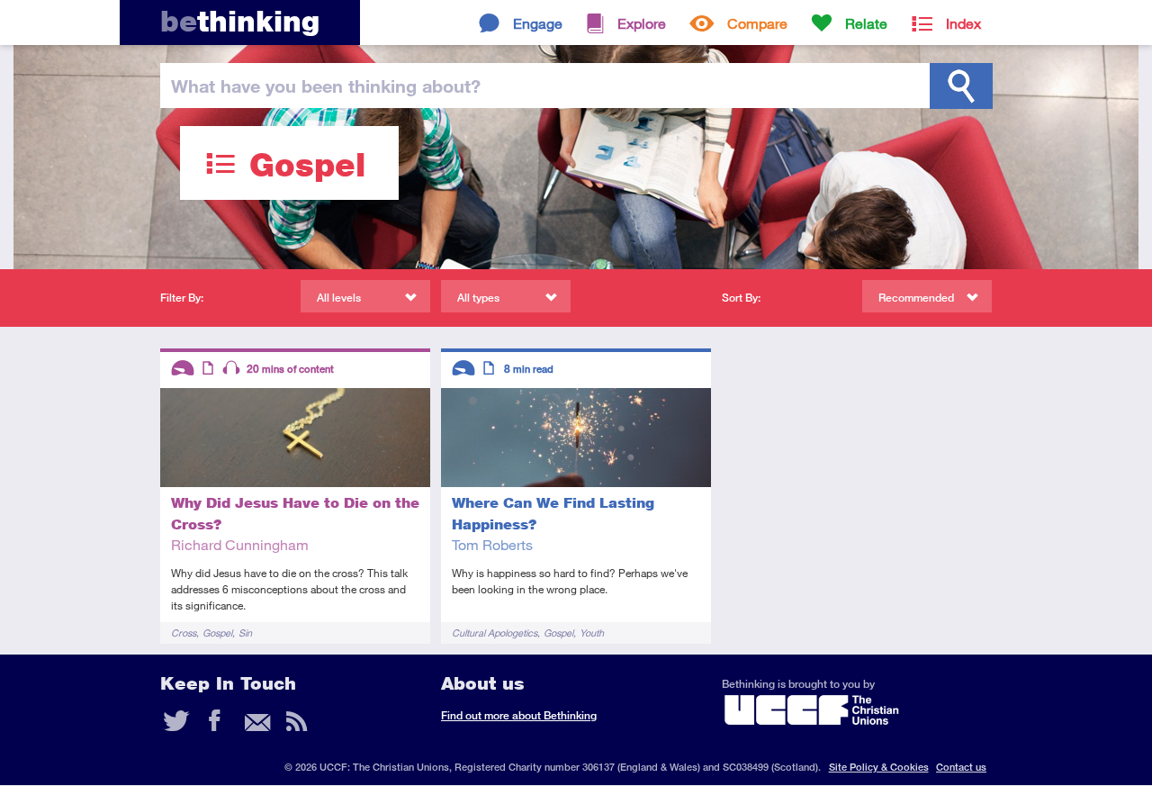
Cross (183, 632)
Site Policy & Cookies (879, 766)
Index (963, 23)
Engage (537, 23)
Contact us (961, 766)
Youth (592, 632)
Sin (245, 632)
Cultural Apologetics (494, 632)
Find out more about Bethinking (519, 715)
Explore (641, 23)
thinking (240, 21)
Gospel (217, 632)
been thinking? (326, 85)
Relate (866, 23)
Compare (757, 23)
